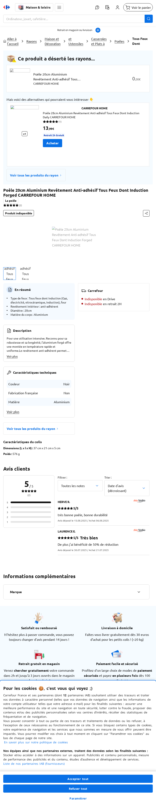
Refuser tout (78, 789)
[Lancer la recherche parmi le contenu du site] (149, 19)
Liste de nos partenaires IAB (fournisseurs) (34, 764)
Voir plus (12, 356)
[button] (59, 7)
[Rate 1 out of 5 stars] (4, 205)
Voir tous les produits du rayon (34, 175)
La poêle (10, 200)
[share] (146, 213)
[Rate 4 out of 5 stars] (13, 205)
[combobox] (78, 19)
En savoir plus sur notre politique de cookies (36, 742)
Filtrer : (62, 477)
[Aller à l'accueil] (6, 7)
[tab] (9, 273)
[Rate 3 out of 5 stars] (10, 205)
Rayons (31, 41)
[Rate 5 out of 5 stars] (16, 205)
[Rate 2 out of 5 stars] (7, 205)
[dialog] (78, 742)
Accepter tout (78, 779)
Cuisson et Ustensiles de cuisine (75, 41)
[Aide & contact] (97, 7)
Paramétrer (78, 798)
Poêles (119, 41)
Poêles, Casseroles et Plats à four (99, 41)
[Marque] (139, 592)
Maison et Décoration (53, 41)
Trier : (108, 477)
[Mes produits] (107, 7)
